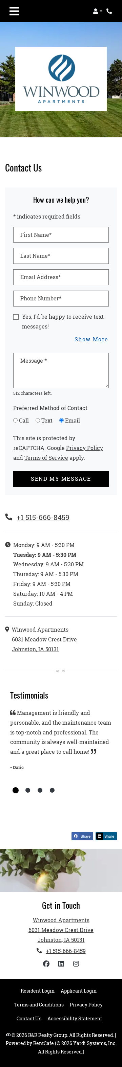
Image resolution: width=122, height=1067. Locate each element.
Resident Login (38, 990)
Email (72, 420)
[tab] (15, 790)
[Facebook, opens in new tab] (46, 964)
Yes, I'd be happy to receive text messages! (63, 321)
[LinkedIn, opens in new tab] (61, 964)
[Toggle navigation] (14, 11)
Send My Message (61, 478)
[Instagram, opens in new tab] (76, 964)
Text (47, 420)
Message (33, 360)
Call (24, 420)
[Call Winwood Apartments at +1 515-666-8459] (110, 11)
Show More (92, 339)
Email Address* (40, 276)
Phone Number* (40, 298)
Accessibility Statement (74, 1018)
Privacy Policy (84, 447)
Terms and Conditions (39, 1004)
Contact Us (29, 1019)
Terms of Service (46, 457)
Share (85, 836)
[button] (97, 11)
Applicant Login (79, 990)
